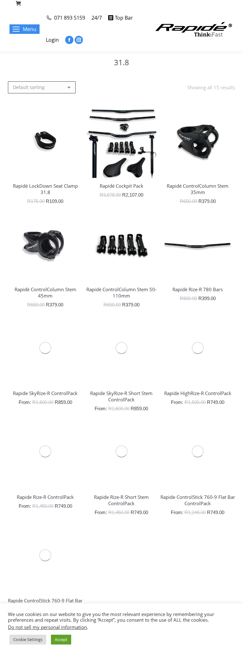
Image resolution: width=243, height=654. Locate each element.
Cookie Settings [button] (27, 639)
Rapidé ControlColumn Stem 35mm (197, 189)
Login (52, 40)
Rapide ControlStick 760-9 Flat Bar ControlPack (197, 500)
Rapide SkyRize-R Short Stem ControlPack (121, 396)
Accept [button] (61, 639)
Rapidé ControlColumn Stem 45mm (45, 292)
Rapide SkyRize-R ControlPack (45, 393)
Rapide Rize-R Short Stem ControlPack (121, 500)
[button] (75, 170)
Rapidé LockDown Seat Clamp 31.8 (45, 189)
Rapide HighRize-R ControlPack (197, 393)
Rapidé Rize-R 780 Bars (197, 289)
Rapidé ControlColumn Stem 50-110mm (121, 292)
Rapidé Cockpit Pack (121, 186)
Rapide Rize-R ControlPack (45, 497)
